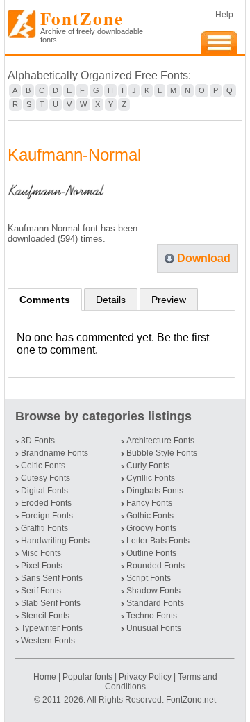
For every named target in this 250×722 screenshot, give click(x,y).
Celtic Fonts (43, 465)
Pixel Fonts (41, 566)
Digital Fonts (44, 490)
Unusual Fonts (153, 628)
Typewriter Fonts (52, 628)
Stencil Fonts (45, 616)
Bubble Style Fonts (161, 453)
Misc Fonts (41, 553)
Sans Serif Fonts (52, 578)
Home (45, 677)
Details (111, 299)
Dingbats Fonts (154, 490)
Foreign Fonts (47, 515)
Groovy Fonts (151, 528)
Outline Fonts (151, 553)
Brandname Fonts (54, 453)
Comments (44, 299)
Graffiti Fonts (44, 528)
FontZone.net (191, 700)
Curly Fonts (147, 465)
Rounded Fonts (155, 566)
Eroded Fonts (46, 503)
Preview (168, 299)
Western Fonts (48, 641)
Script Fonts (148, 578)
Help (224, 14)
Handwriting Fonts (55, 540)
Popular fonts (87, 677)
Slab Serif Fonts (51, 603)
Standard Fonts (155, 603)
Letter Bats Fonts (158, 540)
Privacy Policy (145, 677)
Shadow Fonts (153, 591)
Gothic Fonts (150, 515)
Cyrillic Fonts (150, 478)
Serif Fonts (41, 591)
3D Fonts (38, 440)
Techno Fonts (151, 616)
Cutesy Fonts (45, 478)
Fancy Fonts (149, 503)
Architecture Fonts (160, 440)
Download (204, 258)
